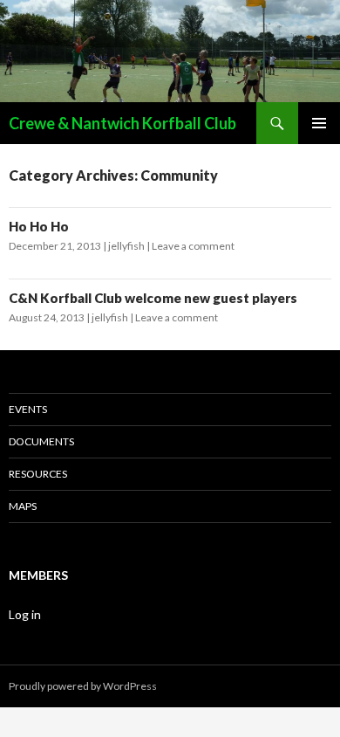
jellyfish (126, 245)
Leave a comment (193, 245)
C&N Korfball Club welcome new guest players (153, 298)
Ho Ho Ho (39, 226)
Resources (38, 473)
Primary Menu (319, 123)
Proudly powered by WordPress (83, 685)
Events (28, 409)
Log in (25, 614)
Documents (41, 441)
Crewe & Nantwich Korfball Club (122, 123)
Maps (23, 506)
